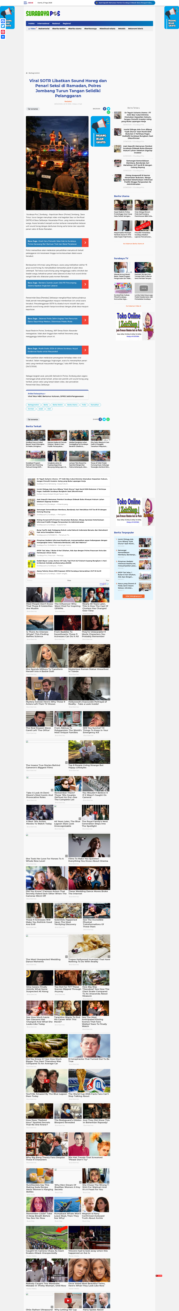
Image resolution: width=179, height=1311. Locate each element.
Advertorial (44, 29)
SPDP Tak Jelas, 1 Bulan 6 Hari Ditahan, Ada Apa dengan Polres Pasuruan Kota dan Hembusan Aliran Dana (127, 574)
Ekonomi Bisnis (136, 29)
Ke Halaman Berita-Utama (133, 244)
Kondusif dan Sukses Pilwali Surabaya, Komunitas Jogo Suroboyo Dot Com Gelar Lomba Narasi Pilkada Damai (121, 297)
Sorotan (31, 409)
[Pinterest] (2, 31)
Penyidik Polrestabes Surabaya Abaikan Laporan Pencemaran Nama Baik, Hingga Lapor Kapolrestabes (143, 235)
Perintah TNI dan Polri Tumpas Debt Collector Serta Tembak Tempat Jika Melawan (143, 276)
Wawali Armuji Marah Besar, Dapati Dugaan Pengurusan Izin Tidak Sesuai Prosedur (122, 276)
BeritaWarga (91, 29)
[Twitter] (2, 26)
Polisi (84, 405)
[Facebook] (2, 21)
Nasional (56, 23)
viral (49, 409)
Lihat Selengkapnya (133, 596)
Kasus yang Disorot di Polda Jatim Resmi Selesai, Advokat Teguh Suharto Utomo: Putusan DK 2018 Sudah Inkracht (127, 586)
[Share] (2, 36)
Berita (46, 405)
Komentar (34, 109)
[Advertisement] (89, 50)
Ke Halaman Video (133, 306)
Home (30, 3)
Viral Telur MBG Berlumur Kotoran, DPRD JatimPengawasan (56, 396)
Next (107, 580)
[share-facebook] (104, 108)
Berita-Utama (75, 29)
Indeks (31, 23)
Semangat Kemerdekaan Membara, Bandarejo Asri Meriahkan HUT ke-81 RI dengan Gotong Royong (137, 164)
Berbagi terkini (33, 405)
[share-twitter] (108, 108)
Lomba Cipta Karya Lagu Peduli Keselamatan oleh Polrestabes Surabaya (144, 297)
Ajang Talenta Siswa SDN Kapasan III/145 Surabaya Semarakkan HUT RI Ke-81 (69, 571)
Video (33, 29)
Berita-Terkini (59, 29)
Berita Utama (121, 196)
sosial (41, 409)
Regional (67, 23)
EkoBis (122, 29)
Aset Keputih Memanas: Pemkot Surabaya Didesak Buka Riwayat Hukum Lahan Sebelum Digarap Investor (137, 149)
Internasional (43, 23)
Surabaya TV (121, 258)
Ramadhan (95, 405)
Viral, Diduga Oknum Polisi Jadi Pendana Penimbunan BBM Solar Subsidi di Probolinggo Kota (143, 214)
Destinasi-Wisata (108, 29)
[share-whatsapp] (108, 112)
